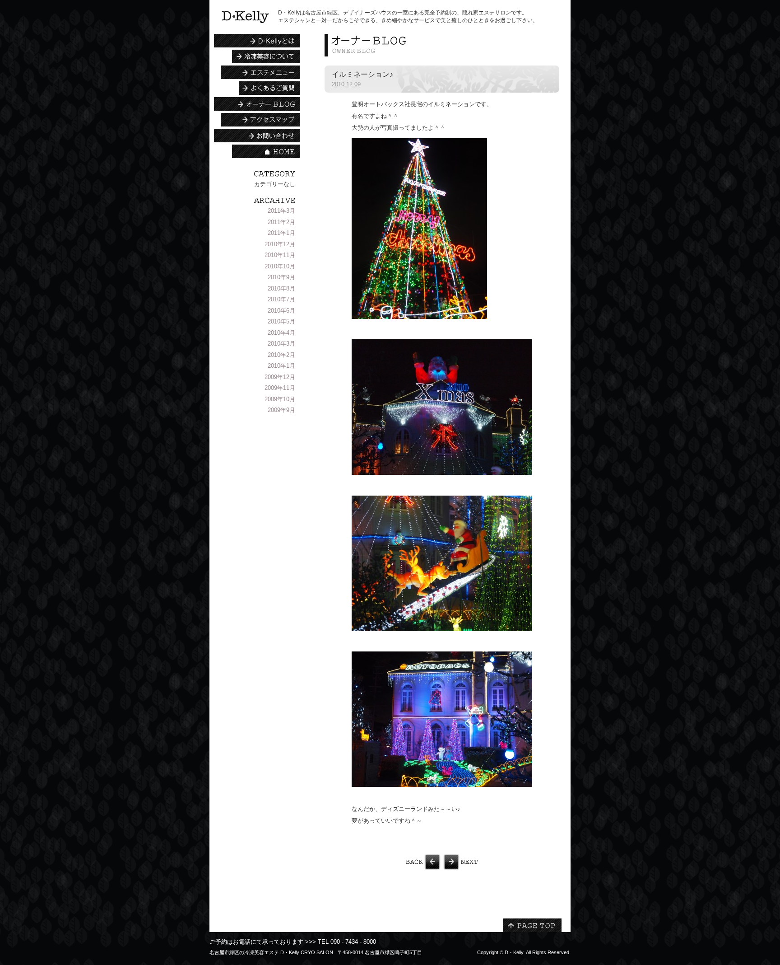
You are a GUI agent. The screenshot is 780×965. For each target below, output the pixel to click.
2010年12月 (280, 244)
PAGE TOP (532, 925)
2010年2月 (281, 354)
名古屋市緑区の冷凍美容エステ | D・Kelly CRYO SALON (245, 17)
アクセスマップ (260, 119)
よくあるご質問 (269, 88)
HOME (266, 151)
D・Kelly (514, 952)
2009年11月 (280, 387)
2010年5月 (281, 321)
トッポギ (383, 862)
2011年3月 (281, 210)
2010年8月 (281, 288)
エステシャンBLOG (257, 104)
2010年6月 (281, 310)
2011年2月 (281, 222)
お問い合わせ (257, 135)
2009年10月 (280, 399)
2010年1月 (281, 365)
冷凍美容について (266, 56)
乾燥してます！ (500, 862)
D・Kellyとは (257, 40)
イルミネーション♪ (362, 74)
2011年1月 (281, 233)
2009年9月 (281, 410)
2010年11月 (280, 255)
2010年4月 (281, 332)
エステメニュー (260, 72)
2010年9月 (281, 277)
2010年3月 (281, 343)
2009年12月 (280, 377)
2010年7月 (281, 299)
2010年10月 (280, 266)
